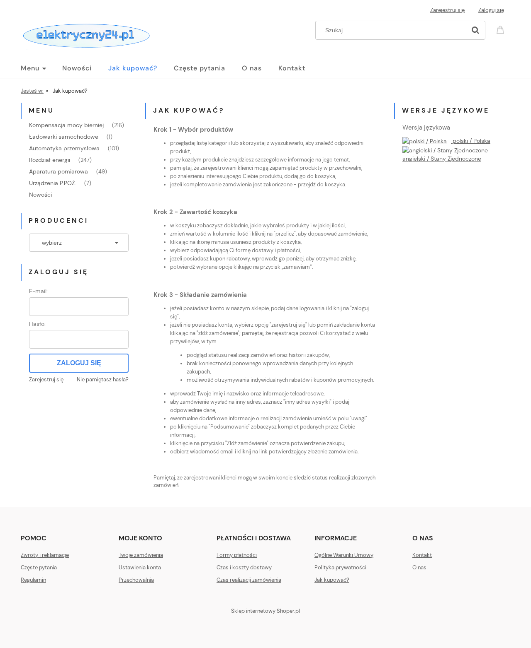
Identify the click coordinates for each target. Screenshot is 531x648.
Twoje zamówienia (141, 555)
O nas (419, 567)
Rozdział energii (49, 160)
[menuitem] (41, 68)
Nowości (40, 194)
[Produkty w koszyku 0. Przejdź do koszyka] (501, 29)
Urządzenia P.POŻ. (52, 183)
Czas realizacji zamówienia (249, 579)
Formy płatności (237, 555)
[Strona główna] (86, 34)
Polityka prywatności (340, 567)
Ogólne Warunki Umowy (343, 555)
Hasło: (37, 324)
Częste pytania (39, 567)
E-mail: (38, 291)
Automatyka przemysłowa (64, 148)
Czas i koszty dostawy (244, 567)
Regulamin (33, 579)
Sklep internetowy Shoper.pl (265, 610)
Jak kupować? (331, 579)
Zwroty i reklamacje (45, 555)
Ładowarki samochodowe (63, 136)
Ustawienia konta (140, 567)
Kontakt (422, 555)
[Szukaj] (475, 30)
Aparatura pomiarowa (58, 171)
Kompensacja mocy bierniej (66, 125)
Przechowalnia (136, 579)
